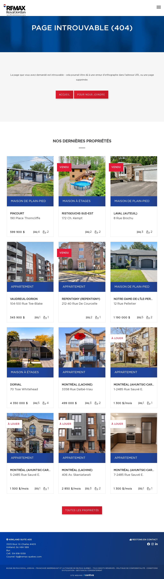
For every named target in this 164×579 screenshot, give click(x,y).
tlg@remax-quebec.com (29, 557)
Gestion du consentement (89, 570)
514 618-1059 (19, 554)
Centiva (89, 575)
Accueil (64, 95)
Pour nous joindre (91, 95)
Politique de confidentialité (130, 568)
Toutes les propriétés (82, 510)
